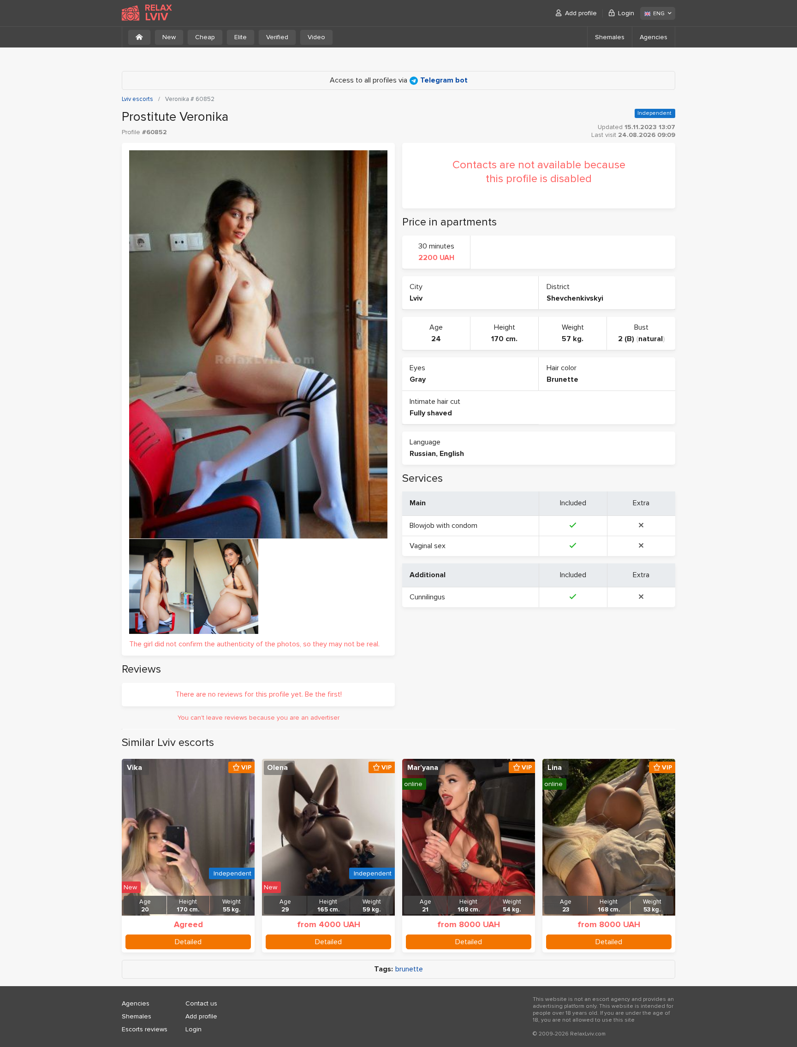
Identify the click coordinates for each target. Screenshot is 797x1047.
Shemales (610, 37)
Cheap (205, 37)
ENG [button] (659, 13)
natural (650, 338)
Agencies (653, 37)
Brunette (562, 379)
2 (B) (626, 338)
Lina (554, 767)
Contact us (201, 1003)
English (452, 453)
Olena (277, 767)
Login (626, 13)
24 (436, 338)
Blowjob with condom (443, 525)
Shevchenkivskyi (575, 298)
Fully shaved (431, 413)
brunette (409, 969)
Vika (134, 767)
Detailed (188, 941)
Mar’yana (422, 767)
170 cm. (504, 338)
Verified (277, 37)
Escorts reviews (144, 1029)
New (169, 37)
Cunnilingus (427, 597)
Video (316, 37)
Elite (240, 37)
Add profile (581, 13)
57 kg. (572, 338)
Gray (418, 379)
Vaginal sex (428, 545)
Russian (423, 453)
